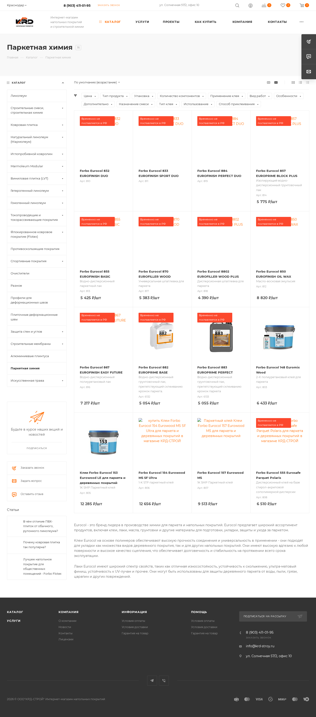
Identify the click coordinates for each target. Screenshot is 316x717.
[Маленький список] (268, 82)
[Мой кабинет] (250, 6)
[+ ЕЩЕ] (301, 22)
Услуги (14, 621)
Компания (68, 612)
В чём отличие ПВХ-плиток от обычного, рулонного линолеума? (40, 526)
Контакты (66, 633)
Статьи (13, 510)
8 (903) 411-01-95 (77, 5)
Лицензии (66, 639)
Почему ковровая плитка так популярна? (41, 545)
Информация (134, 612)
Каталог (15, 612)
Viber (164, 681)
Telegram (152, 681)
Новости (65, 627)
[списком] (300, 82)
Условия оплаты (133, 621)
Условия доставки (135, 627)
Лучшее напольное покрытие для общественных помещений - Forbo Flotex (42, 567)
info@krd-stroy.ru (260, 646)
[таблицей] (307, 82)
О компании (67, 621)
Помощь (199, 612)
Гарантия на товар (135, 633)
